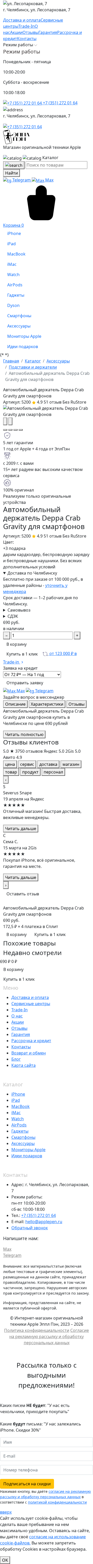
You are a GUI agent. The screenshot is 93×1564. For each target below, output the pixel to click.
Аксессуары (23, 1143)
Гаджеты (19, 1131)
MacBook (20, 1106)
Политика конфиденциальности (36, 1330)
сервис (27, 764)
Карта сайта (23, 1065)
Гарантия (20, 1034)
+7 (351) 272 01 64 (60, 103)
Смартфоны (23, 1137)
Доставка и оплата (30, 997)
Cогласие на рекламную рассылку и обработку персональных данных (49, 1336)
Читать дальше (20, 828)
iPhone (18, 1094)
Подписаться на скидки (27, 1484)
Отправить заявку (24, 683)
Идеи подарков (26, 1156)
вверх (6, 1512)
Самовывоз (18, 610)
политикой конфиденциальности (57, 1502)
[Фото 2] (10, 430)
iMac (16, 1112)
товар (11, 772)
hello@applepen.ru (43, 1221)
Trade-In (19, 1010)
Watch (17, 1119)
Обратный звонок (29, 1228)
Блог (16, 1059)
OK (5, 1560)
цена (10, 764)
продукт (30, 772)
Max (48, 180)
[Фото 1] (5, 430)
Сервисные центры (30, 1003)
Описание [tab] (15, 704)
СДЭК (12, 616)
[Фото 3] (15, 430)
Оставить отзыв (22, 894)
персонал (53, 772)
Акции (17, 1022)
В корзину (16, 644)
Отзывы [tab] (76, 704)
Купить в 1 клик (22, 654)
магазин (71, 764)
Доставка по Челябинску (32, 573)
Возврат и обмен (28, 1053)
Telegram (21, 180)
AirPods (19, 1125)
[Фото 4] (21, 430)
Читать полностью (24, 734)
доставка (48, 764)
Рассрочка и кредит (31, 1040)
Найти (11, 173)
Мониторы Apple (28, 1149)
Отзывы (19, 1028)
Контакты (21, 1047)
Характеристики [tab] (47, 704)
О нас (17, 1016)
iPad (15, 1100)
